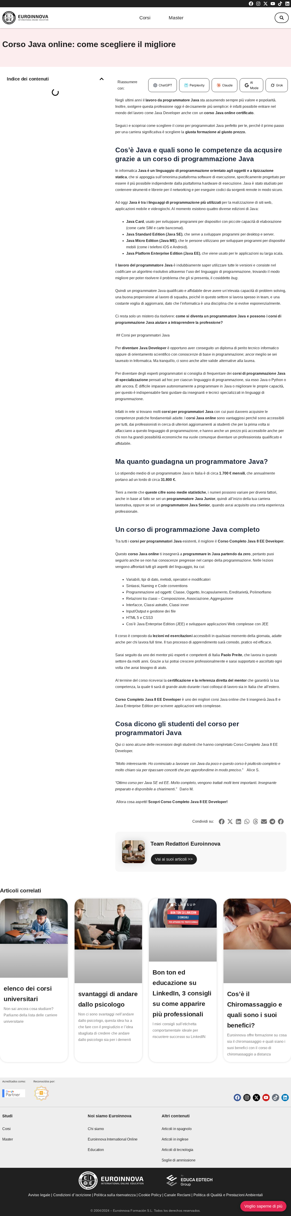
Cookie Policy (149, 1195)
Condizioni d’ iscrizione (72, 1195)
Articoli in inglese (175, 1139)
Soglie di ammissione (179, 1160)
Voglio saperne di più (263, 1206)
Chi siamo (96, 1129)
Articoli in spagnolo (177, 1129)
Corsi (145, 17)
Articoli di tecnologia (177, 1150)
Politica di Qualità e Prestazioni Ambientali (228, 1195)
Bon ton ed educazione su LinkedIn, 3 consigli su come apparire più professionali (182, 993)
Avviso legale (39, 1195)
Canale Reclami (178, 1195)
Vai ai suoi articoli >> (174, 859)
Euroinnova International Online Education (113, 1144)
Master (176, 17)
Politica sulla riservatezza (115, 1195)
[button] (282, 18)
